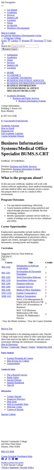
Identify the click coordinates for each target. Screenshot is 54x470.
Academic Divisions (16, 95)
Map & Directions (9, 344)
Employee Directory (16, 399)
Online (32, 347)
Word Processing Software (29, 277)
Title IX (10, 385)
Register (26, 40)
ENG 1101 (7, 293)
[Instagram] (9, 459)
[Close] (2, 5)
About (10, 23)
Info (6, 391)
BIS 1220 (6, 277)
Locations (11, 20)
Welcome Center (14, 407)
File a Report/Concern (17, 375)
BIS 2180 (6, 290)
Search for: (6, 46)
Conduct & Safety (8, 369)
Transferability (13, 363)
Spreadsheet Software (26, 280)
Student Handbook (15, 382)
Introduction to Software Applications (28, 266)
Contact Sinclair (14, 396)
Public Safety (13, 377)
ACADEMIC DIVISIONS (19, 78)
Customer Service (25, 286)
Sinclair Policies (14, 380)
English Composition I (27, 293)
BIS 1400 (6, 286)
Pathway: (17, 254)
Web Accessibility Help (17, 404)
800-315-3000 (7, 451)
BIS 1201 (6, 273)
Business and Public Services (26, 98)
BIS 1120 (6, 267)
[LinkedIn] (13, 459)
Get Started (12, 10)
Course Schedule (9, 456)
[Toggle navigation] (2, 38)
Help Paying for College (18, 361)
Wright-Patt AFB (44, 347)
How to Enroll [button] (7, 128)
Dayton (4, 347)
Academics (12, 12)
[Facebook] (2, 459)
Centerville (14, 347)
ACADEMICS (14, 75)
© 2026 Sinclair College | (17, 466)
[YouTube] (16, 459)
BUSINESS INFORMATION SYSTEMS (26, 83)
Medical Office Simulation (29, 290)
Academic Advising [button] (10, 125)
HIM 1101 (6, 296)
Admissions (12, 55)
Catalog (15, 40)
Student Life (12, 17)
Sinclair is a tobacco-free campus (12, 463)
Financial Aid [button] (7, 131)
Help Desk (12, 401)
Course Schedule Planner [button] (12, 136)
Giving (38, 35)
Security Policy (27, 467)
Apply (4, 40)
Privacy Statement (10, 467)
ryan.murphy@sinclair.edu (16, 121)
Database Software (25, 283)
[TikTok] (6, 459)
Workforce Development (18, 28)
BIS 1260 (6, 283)
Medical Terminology (26, 296)
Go (3, 259)
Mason (24, 347)
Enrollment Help (24, 456)
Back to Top (6, 328)
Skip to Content (8, 33)
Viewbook (39, 40)
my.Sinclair (12, 25)
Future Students (7, 353)
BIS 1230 (6, 280)
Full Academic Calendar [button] (12, 133)
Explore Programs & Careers (20, 358)
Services (11, 15)
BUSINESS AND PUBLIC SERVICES (25, 80)
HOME (10, 72)
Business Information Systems (32, 101)
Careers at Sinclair (15, 409)
